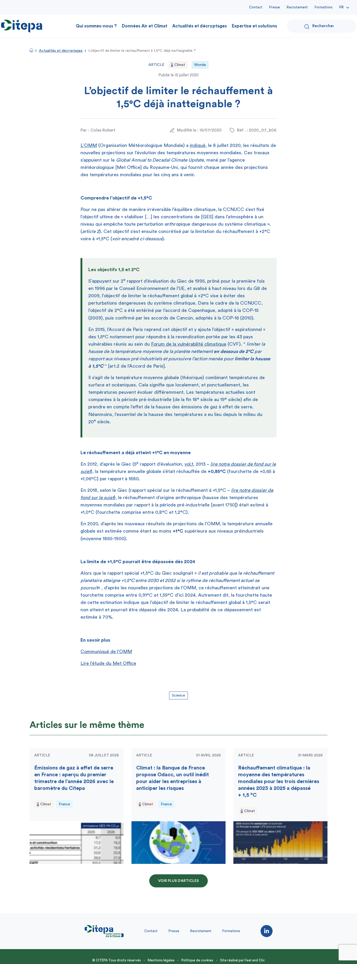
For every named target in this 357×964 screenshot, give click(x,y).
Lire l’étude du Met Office (108, 663)
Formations (323, 7)
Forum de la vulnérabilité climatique (188, 344)
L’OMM (88, 145)
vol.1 (189, 464)
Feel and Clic (255, 960)
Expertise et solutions (254, 26)
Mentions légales (161, 960)
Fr (341, 7)
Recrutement (297, 7)
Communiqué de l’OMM (106, 651)
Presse (274, 7)
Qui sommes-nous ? (96, 26)
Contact (255, 7)
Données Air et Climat (144, 26)
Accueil (31, 50)
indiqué (197, 145)
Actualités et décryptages (199, 26)
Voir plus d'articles (178, 881)
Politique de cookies (197, 960)
